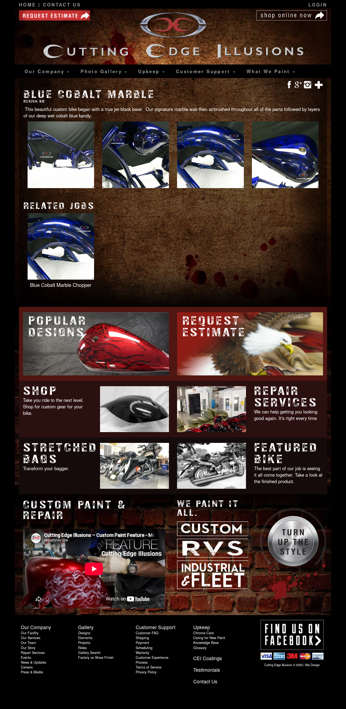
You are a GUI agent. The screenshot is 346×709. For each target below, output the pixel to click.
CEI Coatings (207, 658)
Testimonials (206, 669)
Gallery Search (89, 652)
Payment (142, 642)
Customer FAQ (147, 632)
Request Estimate (214, 326)
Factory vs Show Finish (96, 657)
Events (26, 657)
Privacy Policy (146, 671)
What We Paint (269, 71)
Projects (84, 642)
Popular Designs (57, 326)
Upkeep (150, 71)
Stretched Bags (60, 453)
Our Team (28, 642)
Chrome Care (203, 632)
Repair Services (286, 397)
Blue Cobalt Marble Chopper (60, 284)
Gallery (102, 71)
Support (204, 71)
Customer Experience (152, 657)
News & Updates (33, 662)
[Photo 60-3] (210, 155)
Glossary (200, 647)
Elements (85, 637)
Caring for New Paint (209, 637)
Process (142, 662)
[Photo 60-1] (61, 155)
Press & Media (32, 671)
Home (28, 4)
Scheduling (144, 647)
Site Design (312, 665)
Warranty (142, 652)
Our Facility (29, 632)
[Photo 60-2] (135, 155)
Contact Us (62, 4)
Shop (40, 391)
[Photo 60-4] (285, 155)
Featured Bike (286, 453)
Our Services (30, 637)
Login (317, 4)
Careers (27, 667)
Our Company (45, 71)
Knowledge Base (206, 642)
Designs (84, 632)
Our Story (28, 647)
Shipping (142, 637)
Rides (82, 647)
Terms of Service (148, 667)
